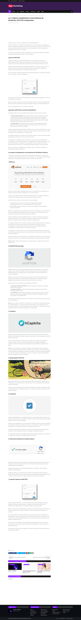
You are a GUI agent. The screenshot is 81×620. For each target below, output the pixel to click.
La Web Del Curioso (33, 612)
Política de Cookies (66, 610)
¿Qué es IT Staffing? (12, 570)
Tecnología (15, 15)
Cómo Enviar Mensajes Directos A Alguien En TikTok (29, 571)
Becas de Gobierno (44, 612)
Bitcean (31, 609)
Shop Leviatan (43, 613)
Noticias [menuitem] (13, 11)
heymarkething (11, 22)
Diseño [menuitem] (38, 11)
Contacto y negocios (21, 0)
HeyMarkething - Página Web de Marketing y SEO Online (22, 618)
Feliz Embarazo (32, 610)
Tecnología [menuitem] (33, 11)
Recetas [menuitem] (27, 11)
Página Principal (10, 15)
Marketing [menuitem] (22, 11)
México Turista (32, 613)
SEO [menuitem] (17, 11)
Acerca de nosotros (14, 0)
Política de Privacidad (66, 609)
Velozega (31, 615)
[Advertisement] (29, 32)
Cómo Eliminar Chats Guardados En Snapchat (43, 571)
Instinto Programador (44, 610)
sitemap (53, 610)
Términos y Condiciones (56, 612)
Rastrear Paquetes (44, 615)
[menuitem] (9, 11)
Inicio (9, 0)
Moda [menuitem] (42, 11)
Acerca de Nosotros (55, 613)
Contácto (64, 612)
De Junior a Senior (44, 609)
